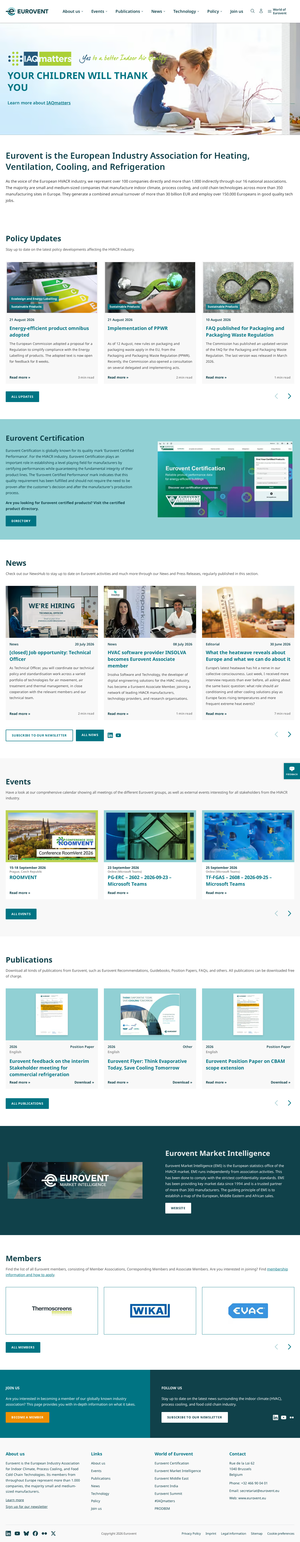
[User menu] (261, 11)
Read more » (19, 377)
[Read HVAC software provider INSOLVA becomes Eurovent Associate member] (150, 612)
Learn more (27, 1499)
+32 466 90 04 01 (254, 1483)
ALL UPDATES (22, 396)
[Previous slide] (276, 396)
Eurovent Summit (168, 1493)
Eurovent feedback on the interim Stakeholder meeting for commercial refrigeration (49, 1068)
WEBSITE (178, 1208)
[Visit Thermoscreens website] (52, 1310)
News (156, 11)
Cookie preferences (280, 1533)
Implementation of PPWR (138, 328)
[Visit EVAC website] (248, 1310)
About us (71, 11)
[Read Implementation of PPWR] (150, 287)
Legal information (233, 1533)
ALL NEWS (90, 735)
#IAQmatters (165, 1501)
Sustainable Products (26, 307)
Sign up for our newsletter (27, 1506)
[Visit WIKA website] (150, 1310)
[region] (150, 79)
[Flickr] (291, 1417)
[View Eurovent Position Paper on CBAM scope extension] (248, 1014)
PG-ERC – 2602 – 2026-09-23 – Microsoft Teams (139, 880)
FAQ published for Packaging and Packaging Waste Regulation (245, 331)
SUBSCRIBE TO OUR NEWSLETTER (39, 735)
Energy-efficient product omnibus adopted (49, 331)
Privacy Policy (191, 1533)
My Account (48, 92)
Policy (213, 11)
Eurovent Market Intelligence (178, 1470)
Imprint (211, 1533)
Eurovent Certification (172, 1463)
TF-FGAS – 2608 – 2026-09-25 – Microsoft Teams (239, 880)
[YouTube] (118, 735)
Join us (236, 11)
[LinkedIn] (110, 735)
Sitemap (257, 1533)
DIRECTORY (21, 521)
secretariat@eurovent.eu (259, 1490)
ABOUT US (19, 92)
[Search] (252, 11)
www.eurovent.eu (252, 1498)
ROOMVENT (23, 877)
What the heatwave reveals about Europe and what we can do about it (248, 655)
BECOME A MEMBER (27, 1417)
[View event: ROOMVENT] (52, 836)
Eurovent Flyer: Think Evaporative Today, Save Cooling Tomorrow (147, 1064)
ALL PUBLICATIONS (27, 1103)
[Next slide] (289, 396)
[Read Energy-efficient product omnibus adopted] (52, 287)
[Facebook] (35, 1533)
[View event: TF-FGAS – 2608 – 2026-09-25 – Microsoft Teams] (248, 836)
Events (97, 11)
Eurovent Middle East (172, 1478)
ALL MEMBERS (23, 1347)
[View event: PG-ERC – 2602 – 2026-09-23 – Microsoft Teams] (150, 836)
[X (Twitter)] (53, 1533)
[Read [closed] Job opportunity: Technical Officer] (52, 612)
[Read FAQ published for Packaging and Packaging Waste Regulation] (248, 287)
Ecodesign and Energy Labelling (34, 299)
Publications (127, 11)
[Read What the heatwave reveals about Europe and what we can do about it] (248, 612)
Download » (84, 1082)
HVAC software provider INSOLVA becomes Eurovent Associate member (147, 659)
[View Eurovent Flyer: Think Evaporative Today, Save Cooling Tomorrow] (150, 1014)
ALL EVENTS (21, 914)
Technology (184, 11)
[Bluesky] (26, 1533)
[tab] (146, 129)
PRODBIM (162, 1508)
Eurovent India (166, 1486)
